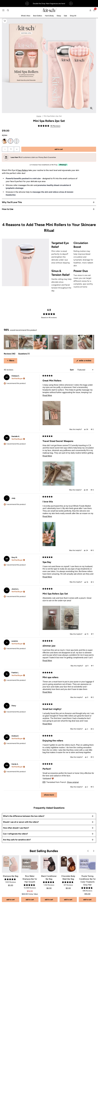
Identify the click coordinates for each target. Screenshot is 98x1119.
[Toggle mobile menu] (3, 10)
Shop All (73, 16)
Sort (72, 370)
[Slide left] (27, 3)
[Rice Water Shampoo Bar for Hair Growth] (29, 864)
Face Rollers (22, 170)
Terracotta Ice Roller (4, 141)
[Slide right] (71, 3)
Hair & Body (49, 16)
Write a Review (86, 361)
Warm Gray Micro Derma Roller (16, 141)
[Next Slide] (92, 342)
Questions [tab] (24, 354)
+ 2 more (73, 627)
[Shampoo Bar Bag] (10, 864)
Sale (65, 16)
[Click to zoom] (91, 108)
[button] (5, 21)
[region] (49, 3)
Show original (73, 782)
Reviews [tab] (9, 354)
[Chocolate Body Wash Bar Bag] (68, 864)
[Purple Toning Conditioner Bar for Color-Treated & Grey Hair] (87, 864)
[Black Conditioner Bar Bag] (49, 864)
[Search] (8, 10)
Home (38, 116)
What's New (25, 16)
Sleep (59, 16)
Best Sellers (37, 16)
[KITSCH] (49, 10)
